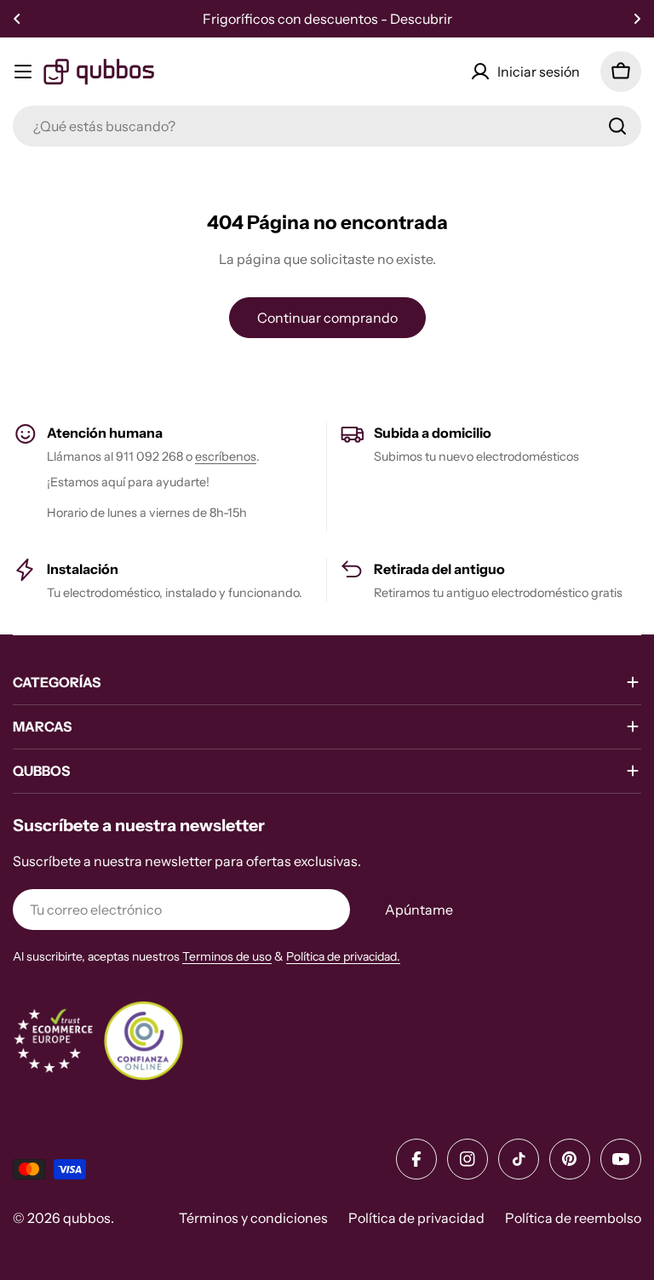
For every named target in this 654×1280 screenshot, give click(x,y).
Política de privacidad (416, 1217)
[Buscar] (617, 126)
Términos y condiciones (253, 1217)
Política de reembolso (573, 1217)
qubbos (87, 1217)
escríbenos (225, 456)
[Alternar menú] (23, 71)
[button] (17, 18)
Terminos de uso (227, 956)
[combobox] (327, 126)
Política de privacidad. (343, 956)
